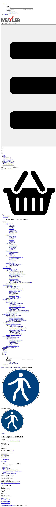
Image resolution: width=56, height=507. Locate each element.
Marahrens (3, 433)
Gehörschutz (11, 227)
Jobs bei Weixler (5, 501)
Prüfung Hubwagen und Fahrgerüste (17, 307)
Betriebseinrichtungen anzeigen (15, 264)
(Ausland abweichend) (15, 440)
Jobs (8, 347)
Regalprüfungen (12, 304)
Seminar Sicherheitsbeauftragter (15, 333)
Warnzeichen (11, 240)
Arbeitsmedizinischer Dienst (15, 281)
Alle (4, 155)
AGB (4, 472)
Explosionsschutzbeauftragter (15, 297)
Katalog (5, 347)
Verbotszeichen (12, 242)
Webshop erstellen (13, 505)
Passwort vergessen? (13, 13)
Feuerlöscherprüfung (13, 308)
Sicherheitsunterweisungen (14, 275)
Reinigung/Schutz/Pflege (14, 258)
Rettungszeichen (12, 237)
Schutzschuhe (12, 233)
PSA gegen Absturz (13, 232)
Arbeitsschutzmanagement (14, 341)
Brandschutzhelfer (13, 294)
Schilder (8, 235)
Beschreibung (6, 459)
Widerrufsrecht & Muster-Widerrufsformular (12, 471)
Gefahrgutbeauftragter (13, 279)
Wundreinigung (12, 248)
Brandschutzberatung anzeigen (12, 286)
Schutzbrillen (11, 226)
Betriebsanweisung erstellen (15, 277)
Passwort (8, 9)
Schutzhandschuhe (13, 231)
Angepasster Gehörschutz (8, 161)
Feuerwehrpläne (12, 292)
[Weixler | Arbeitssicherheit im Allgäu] (10, 23)
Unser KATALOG (5, 499)
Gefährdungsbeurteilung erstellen (16, 276)
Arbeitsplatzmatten (10, 262)
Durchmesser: (3, 443)
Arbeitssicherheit (7, 157)
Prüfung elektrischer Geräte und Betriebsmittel (19, 311)
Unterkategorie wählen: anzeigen (16, 271)
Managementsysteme (7, 163)
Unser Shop (4, 498)
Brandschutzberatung (7, 158)
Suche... (16, 167)
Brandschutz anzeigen (13, 252)
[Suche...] (14, 167)
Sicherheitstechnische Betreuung (16, 272)
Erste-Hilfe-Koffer (13, 246)
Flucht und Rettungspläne (14, 291)
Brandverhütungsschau (14, 296)
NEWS (14, 347)
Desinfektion (11, 259)
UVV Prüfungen (7, 160)
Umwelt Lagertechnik (13, 265)
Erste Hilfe (8, 243)
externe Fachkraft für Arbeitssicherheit (17, 274)
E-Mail (7, 7)
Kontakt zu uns (5, 503)
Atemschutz (11, 229)
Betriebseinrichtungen (10, 263)
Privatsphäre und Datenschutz (9, 473)
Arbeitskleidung (12, 230)
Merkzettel (5, 14)
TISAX (10, 344)
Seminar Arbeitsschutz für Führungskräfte (18, 327)
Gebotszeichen (12, 241)
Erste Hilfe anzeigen (13, 244)
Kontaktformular (6, 468)
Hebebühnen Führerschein (14, 331)
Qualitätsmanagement (13, 342)
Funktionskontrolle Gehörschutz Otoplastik (18, 320)
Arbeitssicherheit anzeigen (11, 269)
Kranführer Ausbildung (14, 332)
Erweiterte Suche (9, 168)
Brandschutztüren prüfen (14, 309)
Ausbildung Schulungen (8, 162)
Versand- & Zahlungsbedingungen (10, 469)
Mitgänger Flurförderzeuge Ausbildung (17, 330)
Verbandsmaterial (12, 247)
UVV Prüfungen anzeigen (11, 300)
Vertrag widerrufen (5, 505)
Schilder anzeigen (12, 236)
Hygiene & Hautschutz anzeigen (16, 257)
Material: (2, 445)
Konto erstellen (12, 11)
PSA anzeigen (12, 225)
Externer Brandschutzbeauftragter (16, 290)
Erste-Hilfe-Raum (12, 249)
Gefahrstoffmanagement (14, 280)
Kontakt (11, 347)
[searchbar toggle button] (3, 148)
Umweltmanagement (13, 343)
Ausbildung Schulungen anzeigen (13, 324)
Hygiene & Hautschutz (11, 255)
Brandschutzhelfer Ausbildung (15, 329)
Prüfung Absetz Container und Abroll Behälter (19, 310)
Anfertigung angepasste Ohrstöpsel (16, 319)
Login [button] (4, 4)
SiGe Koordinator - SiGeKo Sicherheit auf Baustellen (20, 282)
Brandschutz (11, 238)
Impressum (5, 467)
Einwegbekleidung (13, 260)
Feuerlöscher (11, 253)
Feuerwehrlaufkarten (13, 293)
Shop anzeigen (9, 223)
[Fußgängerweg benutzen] (12, 432)
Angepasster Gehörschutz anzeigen (13, 315)
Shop (4, 156)
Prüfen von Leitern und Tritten (15, 305)
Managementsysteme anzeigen (12, 337)
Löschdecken (11, 254)
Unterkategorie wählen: (11, 270)
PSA (7, 224)
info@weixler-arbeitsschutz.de (10, 483)
